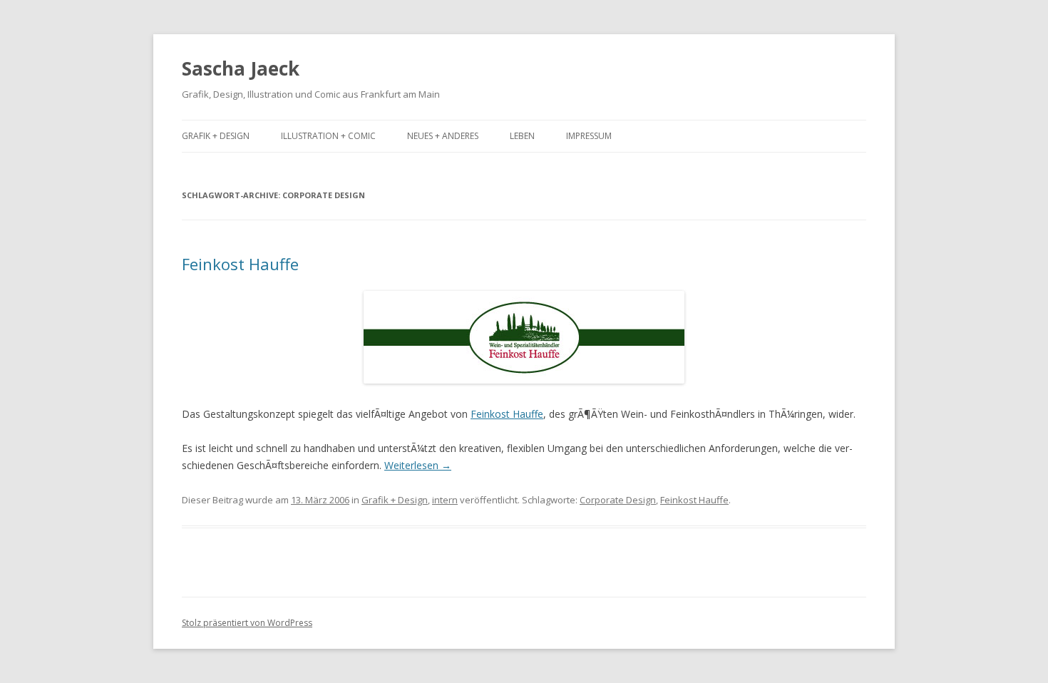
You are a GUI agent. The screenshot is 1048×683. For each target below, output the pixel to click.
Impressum (589, 136)
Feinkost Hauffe (240, 263)
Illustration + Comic (328, 136)
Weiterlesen (417, 465)
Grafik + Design (216, 136)
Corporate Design (618, 499)
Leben (522, 136)
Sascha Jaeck (240, 68)
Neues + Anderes (442, 136)
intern (445, 499)
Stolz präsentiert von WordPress (247, 623)
